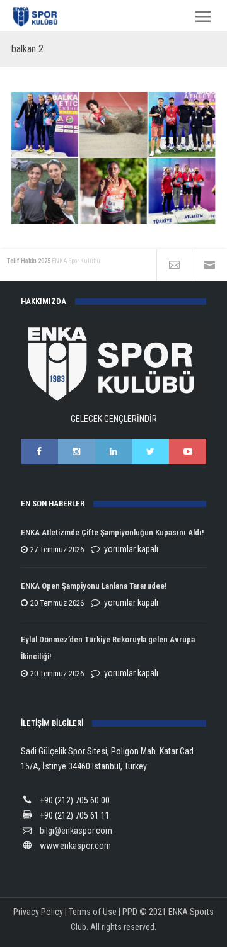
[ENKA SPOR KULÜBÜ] (36, 17)
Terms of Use (93, 912)
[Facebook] (39, 451)
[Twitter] (150, 451)
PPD (129, 912)
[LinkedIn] (113, 451)
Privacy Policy (38, 912)
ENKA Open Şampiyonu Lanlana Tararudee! (93, 586)
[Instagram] (76, 451)
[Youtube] (187, 451)
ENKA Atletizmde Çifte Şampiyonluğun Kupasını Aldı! (113, 532)
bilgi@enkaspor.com (76, 830)
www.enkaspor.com (75, 846)
